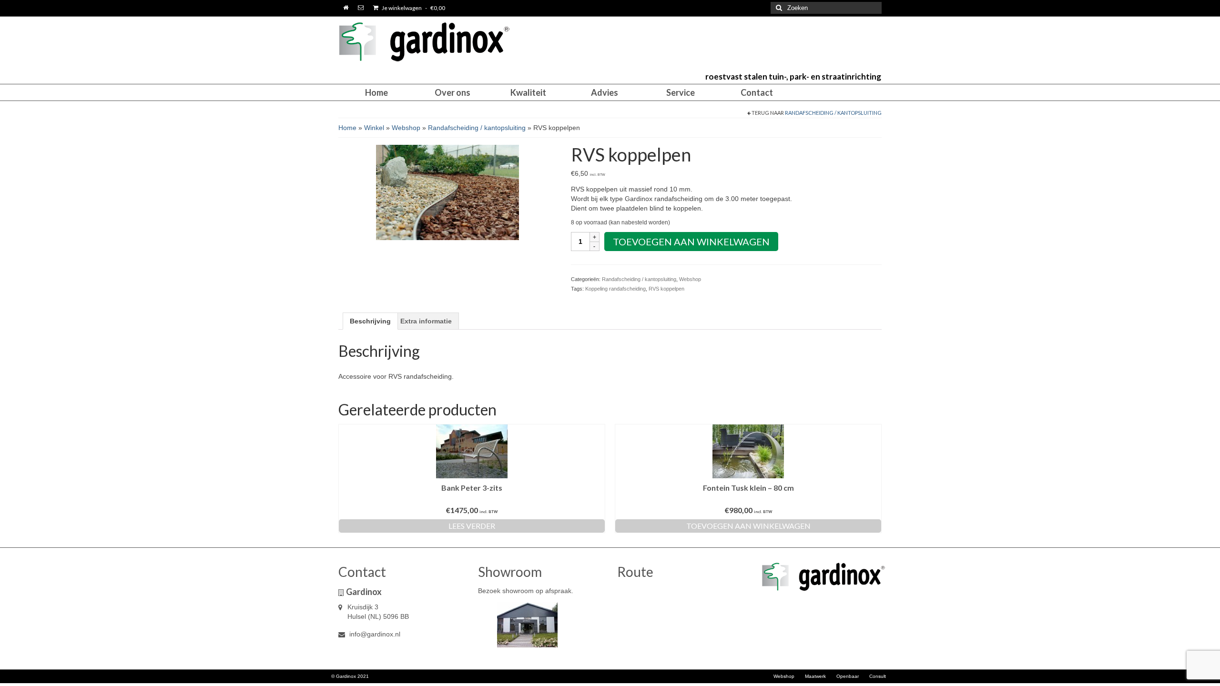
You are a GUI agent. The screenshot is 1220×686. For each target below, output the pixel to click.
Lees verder (471, 525)
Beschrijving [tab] (370, 321)
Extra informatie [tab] (426, 321)
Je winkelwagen (413, 7)
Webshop (406, 127)
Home (347, 127)
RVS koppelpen (666, 289)
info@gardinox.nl (373, 634)
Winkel (374, 127)
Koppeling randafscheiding (615, 289)
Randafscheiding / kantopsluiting (833, 113)
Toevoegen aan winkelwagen (691, 241)
